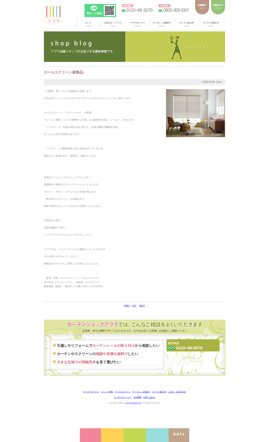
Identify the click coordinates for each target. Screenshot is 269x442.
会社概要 (137, 397)
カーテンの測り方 (211, 23)
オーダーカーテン (91, 392)
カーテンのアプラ (133, 403)
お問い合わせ (149, 397)
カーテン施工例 (186, 23)
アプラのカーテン (137, 23)
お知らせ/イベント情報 (113, 23)
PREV (127, 305)
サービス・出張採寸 (162, 23)
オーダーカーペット (123, 397)
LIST (134, 305)
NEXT (142, 305)
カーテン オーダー (89, 23)
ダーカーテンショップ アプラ (53, 15)
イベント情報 (107, 392)
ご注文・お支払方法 (177, 392)
